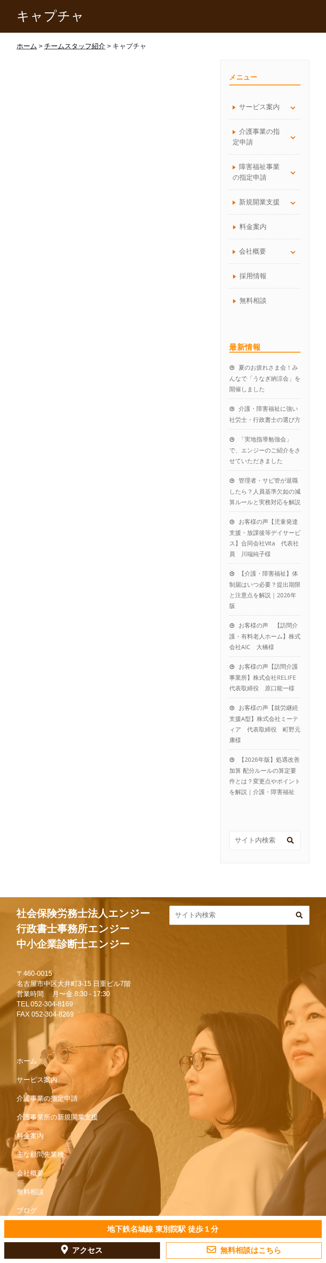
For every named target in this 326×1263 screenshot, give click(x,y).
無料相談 (253, 300)
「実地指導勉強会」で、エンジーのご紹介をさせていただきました (265, 450)
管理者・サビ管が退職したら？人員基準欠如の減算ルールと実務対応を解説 (265, 491)
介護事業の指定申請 (47, 1098)
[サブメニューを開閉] (293, 107)
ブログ (27, 1210)
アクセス (87, 1250)
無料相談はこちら (250, 1250)
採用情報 (253, 275)
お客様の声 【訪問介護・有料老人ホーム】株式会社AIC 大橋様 (265, 636)
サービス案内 (37, 1079)
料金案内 (253, 226)
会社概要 (30, 1173)
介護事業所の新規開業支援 (57, 1117)
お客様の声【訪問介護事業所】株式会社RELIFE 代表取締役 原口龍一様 (265, 677)
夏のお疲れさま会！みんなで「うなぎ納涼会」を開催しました (265, 378)
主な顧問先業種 (40, 1154)
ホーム (27, 1061)
